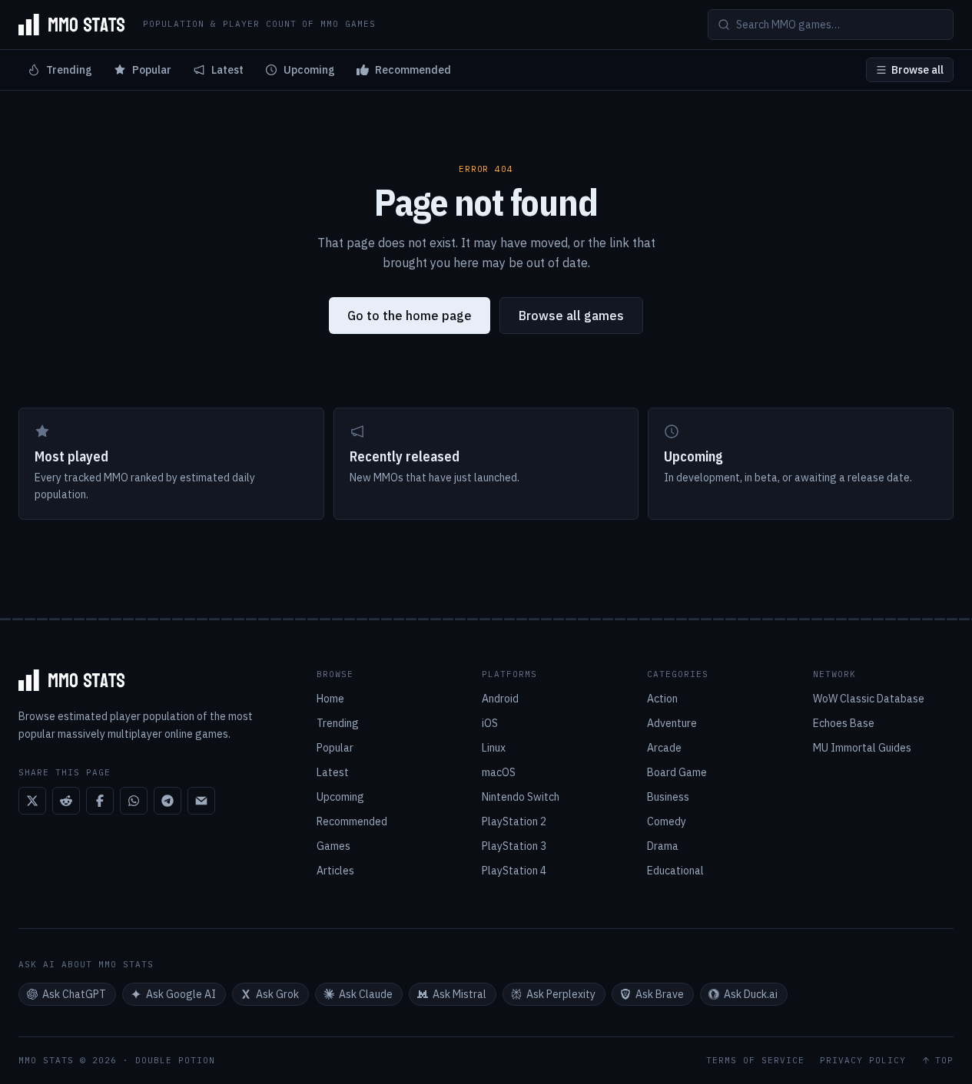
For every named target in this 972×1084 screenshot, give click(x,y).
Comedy (666, 821)
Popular (151, 70)
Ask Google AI (181, 994)
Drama (662, 846)
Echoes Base (843, 723)
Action (662, 699)
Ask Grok (277, 994)
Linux (494, 748)
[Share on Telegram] (167, 801)
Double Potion (175, 1060)
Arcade (664, 748)
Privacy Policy (863, 1061)
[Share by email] (201, 801)
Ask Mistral (459, 994)
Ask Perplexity (560, 994)
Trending (69, 70)
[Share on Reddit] (66, 801)
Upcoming (309, 70)
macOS (499, 772)
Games (333, 846)
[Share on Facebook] (100, 801)
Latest (227, 70)
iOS (490, 723)
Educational (675, 870)
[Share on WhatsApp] (134, 801)
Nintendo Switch (520, 797)
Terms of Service (755, 1061)
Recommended (413, 70)
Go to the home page (409, 315)
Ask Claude (366, 994)
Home (330, 699)
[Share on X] (32, 801)
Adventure (672, 723)
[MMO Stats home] (71, 24)
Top (944, 1061)
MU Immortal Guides (862, 748)
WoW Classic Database (868, 699)
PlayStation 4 (514, 870)
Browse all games (571, 315)
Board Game (677, 772)
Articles (335, 870)
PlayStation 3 (514, 846)
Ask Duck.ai (751, 994)
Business (668, 797)
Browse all (917, 70)
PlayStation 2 (514, 821)
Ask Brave (659, 994)
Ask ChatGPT (74, 994)
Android (500, 699)
